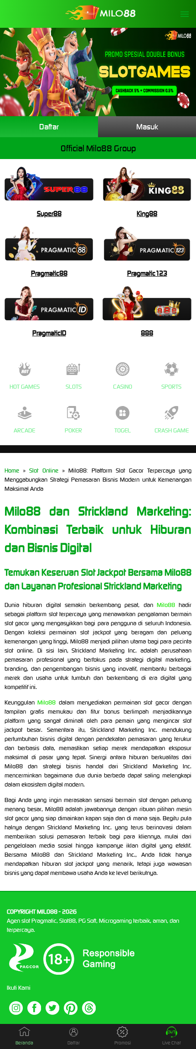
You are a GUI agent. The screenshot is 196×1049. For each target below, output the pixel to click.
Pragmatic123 (147, 273)
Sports (171, 387)
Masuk (147, 127)
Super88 (49, 213)
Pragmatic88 (49, 273)
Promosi (122, 1043)
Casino (122, 387)
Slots (74, 387)
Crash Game (172, 430)
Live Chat (171, 1043)
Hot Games (25, 387)
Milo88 (166, 605)
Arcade (24, 430)
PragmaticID (49, 333)
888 (147, 333)
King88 (147, 213)
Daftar (49, 127)
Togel (122, 430)
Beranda (24, 1043)
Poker (73, 430)
